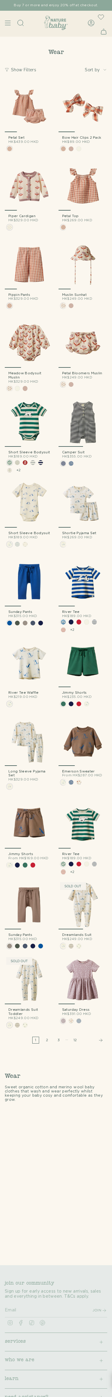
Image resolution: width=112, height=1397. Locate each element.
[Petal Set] (29, 107)
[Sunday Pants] (29, 581)
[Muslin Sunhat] (83, 264)
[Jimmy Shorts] (83, 663)
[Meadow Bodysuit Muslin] (29, 343)
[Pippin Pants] (29, 264)
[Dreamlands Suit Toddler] (29, 980)
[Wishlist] (101, 17)
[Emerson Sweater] (83, 741)
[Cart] (103, 31)
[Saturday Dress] (83, 980)
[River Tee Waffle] (29, 663)
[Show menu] (8, 22)
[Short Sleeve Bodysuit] (29, 422)
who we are (19, 1360)
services (15, 1341)
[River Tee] (83, 581)
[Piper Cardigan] (29, 186)
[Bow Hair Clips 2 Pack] (83, 107)
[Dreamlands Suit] (83, 905)
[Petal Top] (83, 186)
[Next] (94, 1040)
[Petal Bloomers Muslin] (83, 343)
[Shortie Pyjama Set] (83, 503)
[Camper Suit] (83, 422)
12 (75, 1040)
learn (12, 1379)
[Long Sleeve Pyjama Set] (29, 741)
